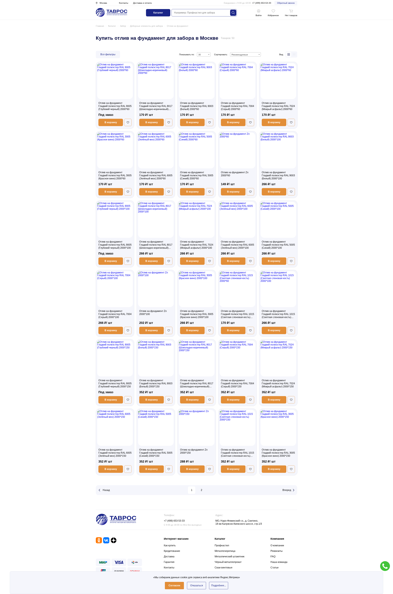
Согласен (174, 585)
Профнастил (222, 545)
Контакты (123, 3)
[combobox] (203, 54)
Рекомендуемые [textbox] (240, 54)
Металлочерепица (225, 551)
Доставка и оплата (142, 3)
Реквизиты (276, 551)
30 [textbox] (199, 54)
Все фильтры (107, 54)
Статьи (274, 567)
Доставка (169, 556)
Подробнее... (218, 585)
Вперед (286, 490)
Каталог (158, 12)
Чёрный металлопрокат (228, 562)
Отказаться (196, 585)
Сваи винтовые (223, 567)
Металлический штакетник (229, 556)
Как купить (170, 545)
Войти (259, 15)
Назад (106, 490)
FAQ (272, 556)
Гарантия (169, 562)
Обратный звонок (286, 3)
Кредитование (172, 551)
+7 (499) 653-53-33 (261, 3)
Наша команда (278, 562)
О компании (277, 545)
